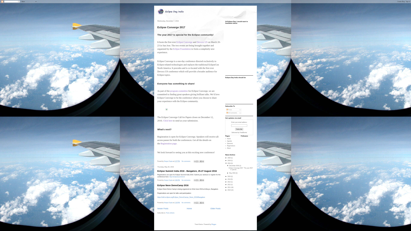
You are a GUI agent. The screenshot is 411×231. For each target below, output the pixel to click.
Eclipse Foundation (182, 49)
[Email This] (195, 161)
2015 (229, 176)
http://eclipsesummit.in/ (177, 177)
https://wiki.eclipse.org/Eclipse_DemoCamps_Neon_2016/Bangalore (181, 197)
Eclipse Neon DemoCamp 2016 (172, 185)
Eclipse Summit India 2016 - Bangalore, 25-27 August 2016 (187, 171)
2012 (229, 184)
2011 (229, 187)
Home (189, 208)
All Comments (232, 113)
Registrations (231, 146)
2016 (229, 163)
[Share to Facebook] (201, 161)
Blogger (213, 224)
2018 (229, 160)
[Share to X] (199, 161)
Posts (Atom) (170, 213)
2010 (229, 190)
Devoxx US (202, 42)
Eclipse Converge (184, 42)
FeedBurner (243, 132)
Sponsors (230, 143)
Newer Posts (162, 208)
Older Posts (215, 208)
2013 (229, 182)
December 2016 (234, 165)
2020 (229, 158)
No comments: (186, 161)
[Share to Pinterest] (203, 161)
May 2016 (232, 173)
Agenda (229, 141)
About (229, 148)
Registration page (169, 143)
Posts (230, 110)
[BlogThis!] (197, 161)
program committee (179, 91)
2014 (229, 179)
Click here (167, 120)
